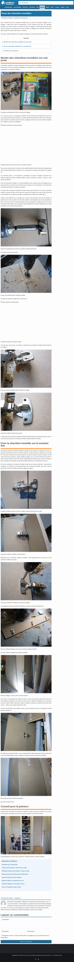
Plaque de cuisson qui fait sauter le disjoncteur (15, 874)
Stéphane (5, 17)
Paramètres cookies (57, 955)
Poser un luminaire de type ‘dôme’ (11, 887)
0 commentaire (24, 17)
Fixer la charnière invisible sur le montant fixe (17, 46)
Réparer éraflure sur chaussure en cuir (13, 880)
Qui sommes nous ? (48, 955)
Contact (30, 955)
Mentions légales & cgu (38, 955)
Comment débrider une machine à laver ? (13, 883)
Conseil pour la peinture (11, 50)
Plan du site (24, 955)
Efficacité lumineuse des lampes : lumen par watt (15, 871)
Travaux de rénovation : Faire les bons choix (14, 867)
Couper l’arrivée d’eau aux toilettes (11, 877)
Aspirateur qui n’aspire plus (9, 864)
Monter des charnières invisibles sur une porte (18, 42)
